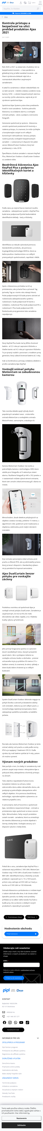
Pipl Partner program (10, 1047)
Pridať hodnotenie (12, 934)
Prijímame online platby (11, 1067)
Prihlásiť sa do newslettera (14, 978)
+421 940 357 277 (13, 1016)
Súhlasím (21, 1125)
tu (29, 1113)
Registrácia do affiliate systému (13, 1054)
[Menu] (40, 2)
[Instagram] (10, 1022)
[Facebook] (4, 1022)
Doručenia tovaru (8, 1063)
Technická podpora (9, 1083)
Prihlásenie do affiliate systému (13, 1051)
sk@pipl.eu (11, 1012)
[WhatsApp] (15, 1022)
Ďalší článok (31, 917)
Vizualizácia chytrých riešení (12, 1090)
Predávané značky (8, 1096)
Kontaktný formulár (13, 1030)
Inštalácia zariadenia (10, 1086)
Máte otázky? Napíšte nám (12, 1074)
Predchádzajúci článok (15, 917)
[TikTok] (27, 1022)
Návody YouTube (8, 1093)
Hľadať (38, 9)
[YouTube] (21, 1022)
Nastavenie (22, 1118)
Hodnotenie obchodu (10, 1070)
